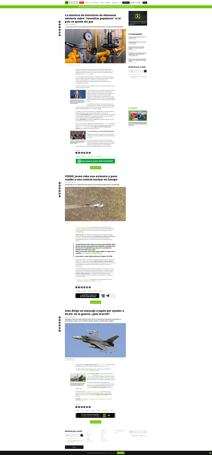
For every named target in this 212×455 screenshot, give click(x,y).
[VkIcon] (131, 3)
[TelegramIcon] (137, 3)
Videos (88, 435)
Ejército (112, 410)
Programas (96, 2)
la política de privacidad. (137, 74)
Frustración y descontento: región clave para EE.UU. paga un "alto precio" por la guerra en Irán (77, 384)
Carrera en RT (103, 439)
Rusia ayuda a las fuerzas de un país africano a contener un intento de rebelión (136, 48)
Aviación (89, 291)
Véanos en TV (126, 2)
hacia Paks (78, 238)
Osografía (133, 108)
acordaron (106, 123)
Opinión (102, 2)
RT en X (74, 447)
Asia (82, 410)
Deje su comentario (95, 167)
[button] (137, 16)
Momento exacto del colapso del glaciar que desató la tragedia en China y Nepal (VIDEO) (137, 60)
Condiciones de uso (104, 440)
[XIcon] (135, 3)
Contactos (103, 434)
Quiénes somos (104, 432)
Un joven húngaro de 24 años (82, 227)
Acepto (135, 74)
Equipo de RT (115, 2)
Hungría (100, 291)
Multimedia (107, 2)
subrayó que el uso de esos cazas (93, 391)
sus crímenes (102, 364)
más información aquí (110, 453)
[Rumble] (133, 3)
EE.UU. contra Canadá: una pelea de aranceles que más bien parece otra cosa (138, 124)
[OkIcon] (141, 3)
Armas (77, 410)
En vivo (81, 2)
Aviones (95, 291)
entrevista (86, 74)
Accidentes (78, 291)
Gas (88, 156)
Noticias (87, 2)
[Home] (66, 2)
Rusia (93, 156)
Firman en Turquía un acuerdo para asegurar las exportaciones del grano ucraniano (78, 142)
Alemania (78, 156)
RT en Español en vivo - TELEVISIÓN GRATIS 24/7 (137, 23)
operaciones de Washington (93, 384)
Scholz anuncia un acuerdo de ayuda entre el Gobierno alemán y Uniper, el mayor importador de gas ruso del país (77, 101)
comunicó (82, 127)
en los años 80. (98, 281)
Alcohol (84, 291)
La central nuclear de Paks (83, 279)
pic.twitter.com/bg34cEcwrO (92, 253)
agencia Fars (107, 366)
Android (116, 432)
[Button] (120, 2)
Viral (91, 2)
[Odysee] (136, 436)
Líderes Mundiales (90, 441)
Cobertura (103, 437)
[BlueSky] (139, 3)
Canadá (83, 156)
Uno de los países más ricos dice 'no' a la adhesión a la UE (137, 37)
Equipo (102, 435)
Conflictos (98, 410)
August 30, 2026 (106, 256)
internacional (98, 156)
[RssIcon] (146, 436)
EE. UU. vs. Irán (105, 410)
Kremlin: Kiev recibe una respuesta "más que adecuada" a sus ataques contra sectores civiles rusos (137, 54)
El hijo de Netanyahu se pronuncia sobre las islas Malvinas (137, 42)
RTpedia (88, 439)
